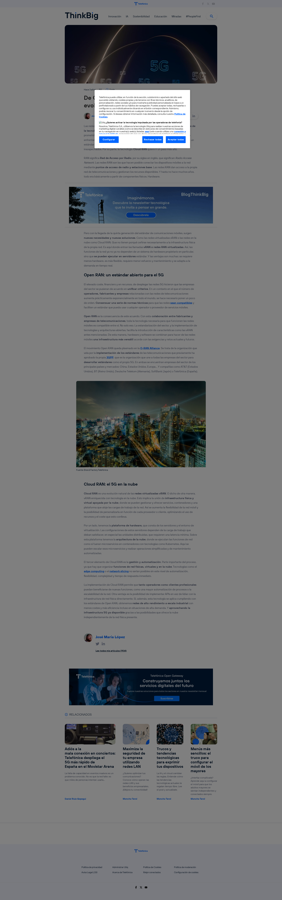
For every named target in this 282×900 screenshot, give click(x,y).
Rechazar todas (152, 139)
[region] (142, 119)
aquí (147, 131)
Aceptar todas (176, 139)
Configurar (109, 139)
